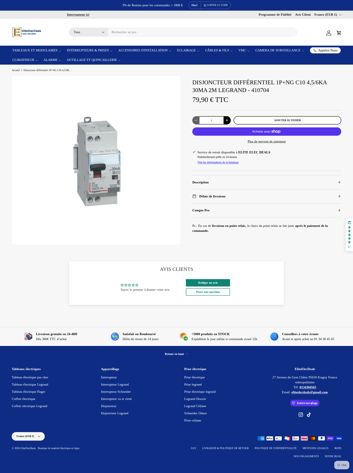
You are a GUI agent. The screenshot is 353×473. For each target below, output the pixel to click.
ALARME (51, 60)
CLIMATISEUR (23, 60)
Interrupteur (109, 377)
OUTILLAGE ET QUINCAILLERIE (92, 60)
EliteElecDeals (28, 448)
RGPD (337, 448)
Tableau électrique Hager (28, 391)
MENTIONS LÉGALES (316, 448)
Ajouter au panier (287, 120)
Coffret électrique (23, 399)
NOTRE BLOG (333, 456)
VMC (242, 50)
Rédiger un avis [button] (208, 282)
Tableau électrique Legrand (30, 384)
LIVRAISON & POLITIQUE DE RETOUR (225, 448)
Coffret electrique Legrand (29, 406)
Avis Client (303, 14)
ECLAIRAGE (186, 50)
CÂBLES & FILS (217, 50)
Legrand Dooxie (195, 399)
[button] (339, 33)
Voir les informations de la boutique (218, 162)
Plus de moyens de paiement (267, 141)
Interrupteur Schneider (116, 391)
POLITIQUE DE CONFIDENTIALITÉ (276, 448)
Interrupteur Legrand (115, 384)
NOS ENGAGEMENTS (306, 456)
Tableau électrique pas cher (30, 377)
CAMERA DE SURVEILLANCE (277, 50)
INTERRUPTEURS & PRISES (88, 50)
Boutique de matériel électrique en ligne (58, 448)
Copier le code (217, 5)
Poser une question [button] (208, 291)
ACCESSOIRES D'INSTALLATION (143, 50)
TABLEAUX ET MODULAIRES (35, 50)
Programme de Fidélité (275, 14)
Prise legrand (193, 384)
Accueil (16, 70)
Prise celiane (192, 420)
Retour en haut (175, 354)
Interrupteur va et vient (116, 399)
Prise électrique (194, 377)
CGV (193, 448)
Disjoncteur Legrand (114, 413)
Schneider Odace (195, 413)
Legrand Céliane (195, 406)
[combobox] (183, 32)
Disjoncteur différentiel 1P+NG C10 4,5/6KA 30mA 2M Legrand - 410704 (48, 70)
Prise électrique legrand (200, 391)
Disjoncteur (108, 406)
